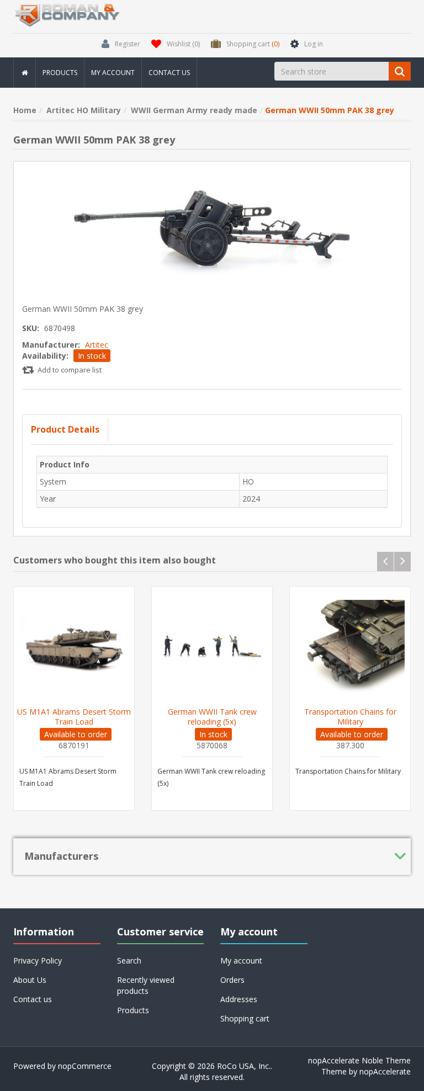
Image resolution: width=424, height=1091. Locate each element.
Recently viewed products (145, 985)
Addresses (238, 999)
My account (113, 72)
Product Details (65, 429)
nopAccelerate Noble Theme (359, 1060)
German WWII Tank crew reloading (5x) (212, 717)
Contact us (169, 72)
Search (129, 960)
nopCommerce (85, 1066)
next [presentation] (402, 561)
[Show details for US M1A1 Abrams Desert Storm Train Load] (74, 646)
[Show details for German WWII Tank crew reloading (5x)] (212, 646)
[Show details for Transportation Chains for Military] (350, 646)
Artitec (96, 344)
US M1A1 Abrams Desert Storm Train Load (74, 717)
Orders (232, 980)
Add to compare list (70, 370)
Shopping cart (244, 1018)
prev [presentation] (385, 561)
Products (60, 72)
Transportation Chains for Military (350, 717)
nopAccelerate (385, 1071)
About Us (29, 980)
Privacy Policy (37, 960)
